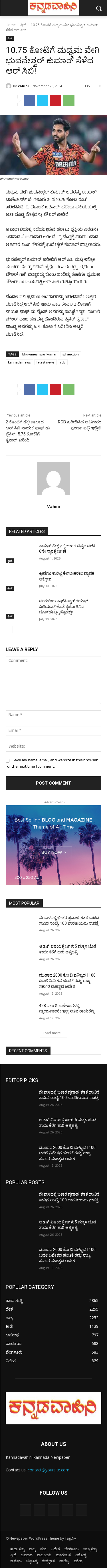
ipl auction (70, 354)
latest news (45, 362)
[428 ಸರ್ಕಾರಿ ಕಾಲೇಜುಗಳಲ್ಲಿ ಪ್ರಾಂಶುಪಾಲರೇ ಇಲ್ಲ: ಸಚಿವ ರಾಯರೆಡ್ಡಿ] (20, 1013)
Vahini (23, 86)
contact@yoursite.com (48, 1470)
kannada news (19, 362)
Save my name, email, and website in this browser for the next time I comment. (52, 763)
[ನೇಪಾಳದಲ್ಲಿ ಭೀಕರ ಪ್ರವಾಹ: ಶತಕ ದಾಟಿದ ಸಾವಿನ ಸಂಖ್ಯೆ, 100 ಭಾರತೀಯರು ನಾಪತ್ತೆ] (20, 925)
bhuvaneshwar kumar (39, 354)
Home (11, 24)
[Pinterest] (55, 100)
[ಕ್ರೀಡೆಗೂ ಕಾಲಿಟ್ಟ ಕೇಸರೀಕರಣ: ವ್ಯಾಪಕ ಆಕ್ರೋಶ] (20, 581)
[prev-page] (9, 629)
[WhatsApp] (68, 100)
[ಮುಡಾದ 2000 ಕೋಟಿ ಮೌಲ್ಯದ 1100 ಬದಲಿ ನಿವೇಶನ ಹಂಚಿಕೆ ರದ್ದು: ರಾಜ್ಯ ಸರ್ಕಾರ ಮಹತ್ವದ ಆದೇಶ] (20, 983)
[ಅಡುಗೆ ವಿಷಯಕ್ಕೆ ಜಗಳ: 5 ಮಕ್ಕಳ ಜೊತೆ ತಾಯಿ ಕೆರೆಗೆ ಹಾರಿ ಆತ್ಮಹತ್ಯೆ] (20, 954)
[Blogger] (25, 1510)
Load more (52, 1033)
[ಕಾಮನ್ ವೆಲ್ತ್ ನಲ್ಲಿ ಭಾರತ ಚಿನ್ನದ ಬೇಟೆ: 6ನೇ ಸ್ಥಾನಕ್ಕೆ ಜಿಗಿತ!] (20, 553)
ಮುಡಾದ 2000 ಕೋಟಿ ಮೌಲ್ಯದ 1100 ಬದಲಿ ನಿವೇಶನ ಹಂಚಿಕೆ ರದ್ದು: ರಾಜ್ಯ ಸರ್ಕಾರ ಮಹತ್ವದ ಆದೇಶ (67, 981)
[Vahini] (9, 86)
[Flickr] (53, 1510)
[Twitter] (42, 100)
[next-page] (18, 629)
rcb (62, 362)
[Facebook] (29, 100)
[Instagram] (67, 1510)
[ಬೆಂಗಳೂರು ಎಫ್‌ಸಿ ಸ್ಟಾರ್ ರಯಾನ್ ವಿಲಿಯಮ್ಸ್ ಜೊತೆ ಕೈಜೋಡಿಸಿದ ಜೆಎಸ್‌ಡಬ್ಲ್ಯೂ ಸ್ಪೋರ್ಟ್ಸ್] (20, 608)
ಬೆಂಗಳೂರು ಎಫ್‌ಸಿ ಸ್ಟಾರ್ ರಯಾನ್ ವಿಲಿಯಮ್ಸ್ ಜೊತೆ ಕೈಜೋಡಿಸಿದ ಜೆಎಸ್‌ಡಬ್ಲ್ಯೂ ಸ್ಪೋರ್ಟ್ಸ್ (63, 606)
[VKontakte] (81, 1510)
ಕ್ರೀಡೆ (23, 24)
